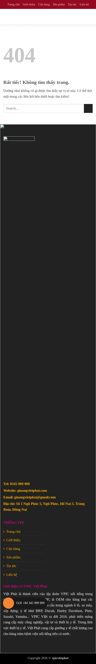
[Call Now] (8, 603)
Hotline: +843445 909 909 (12, 26)
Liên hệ (84, 4)
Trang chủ (13, 4)
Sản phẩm (59, 4)
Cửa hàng (44, 4)
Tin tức (72, 4)
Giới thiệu (29, 4)
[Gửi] (88, 108)
